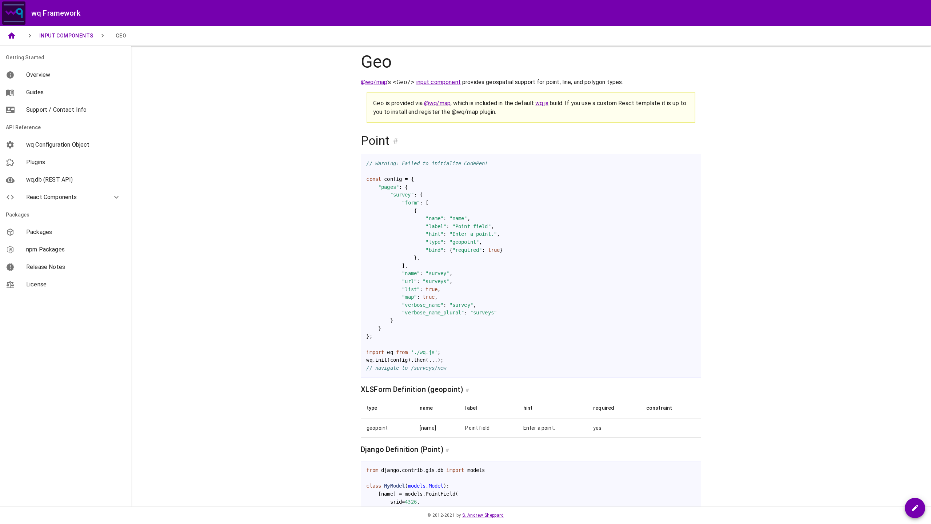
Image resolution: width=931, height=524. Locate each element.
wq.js (541, 103)
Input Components (66, 36)
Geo (121, 36)
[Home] (11, 35)
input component (438, 82)
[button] (65, 197)
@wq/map (374, 82)
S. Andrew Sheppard (483, 515)
